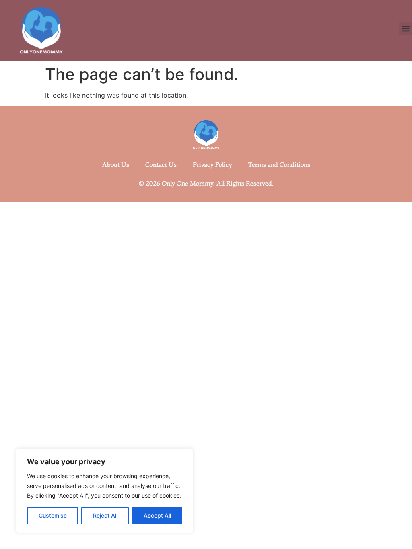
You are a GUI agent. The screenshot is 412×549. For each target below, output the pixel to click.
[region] (104, 491)
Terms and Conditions (279, 164)
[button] (405, 28)
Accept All (157, 515)
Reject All (105, 515)
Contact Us (161, 164)
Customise (53, 515)
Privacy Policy (212, 164)
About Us (115, 164)
